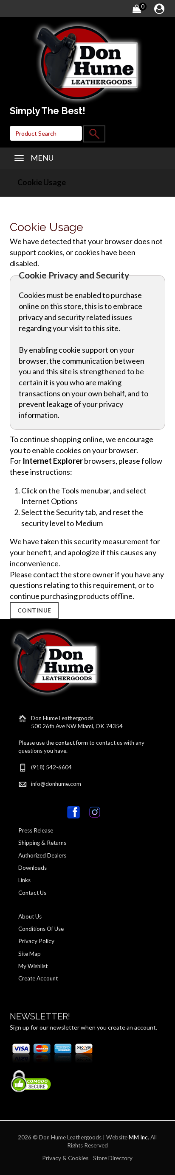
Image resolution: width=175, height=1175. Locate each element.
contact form (71, 742)
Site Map (29, 953)
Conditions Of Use (41, 928)
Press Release (35, 830)
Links (24, 880)
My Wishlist (33, 966)
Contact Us (32, 892)
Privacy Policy (36, 941)
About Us (30, 916)
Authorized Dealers (42, 855)
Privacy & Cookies (65, 1158)
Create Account (38, 978)
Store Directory (113, 1158)
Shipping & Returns (42, 842)
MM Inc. (139, 1137)
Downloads (32, 867)
